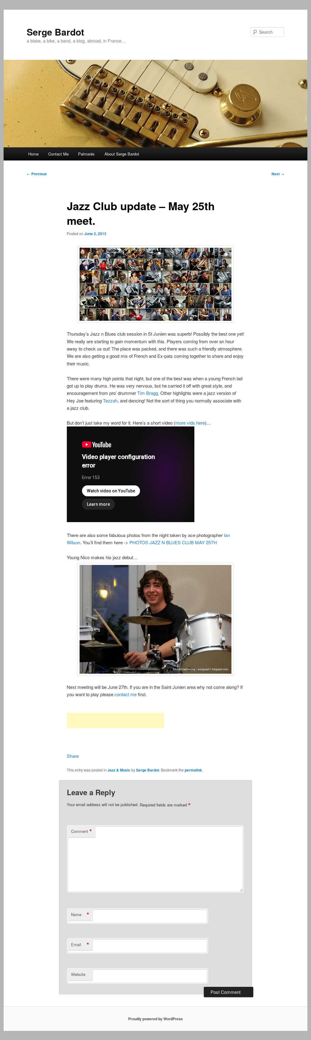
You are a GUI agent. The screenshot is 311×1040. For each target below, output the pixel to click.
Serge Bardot (55, 31)
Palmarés (86, 154)
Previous (37, 173)
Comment (81, 831)
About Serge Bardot (121, 154)
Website (78, 974)
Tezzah (110, 400)
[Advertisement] (115, 720)
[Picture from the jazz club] (155, 284)
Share (73, 756)
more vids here (190, 422)
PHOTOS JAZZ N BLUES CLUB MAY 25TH (173, 542)
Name (80, 914)
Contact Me (58, 154)
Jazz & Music (119, 770)
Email (80, 944)
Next (278, 173)
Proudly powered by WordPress (155, 1018)
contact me (125, 694)
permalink (193, 770)
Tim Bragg (147, 393)
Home (33, 154)
